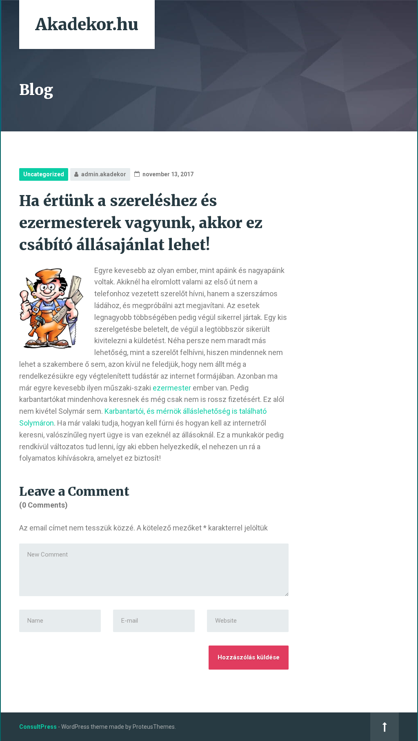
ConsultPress (38, 726)
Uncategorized (43, 174)
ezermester (172, 388)
